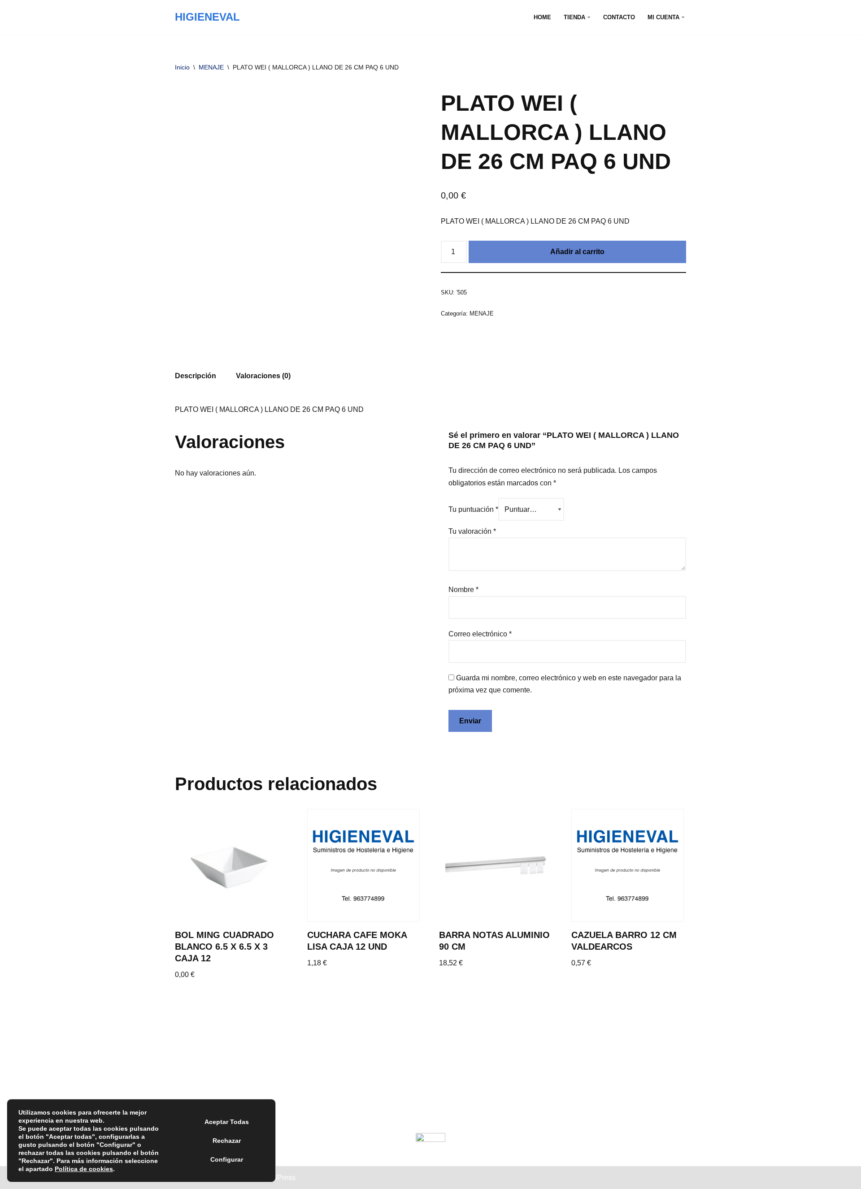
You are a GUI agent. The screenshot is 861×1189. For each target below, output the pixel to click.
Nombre (463, 589)
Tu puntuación (473, 509)
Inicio (182, 67)
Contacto (619, 17)
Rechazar (227, 1140)
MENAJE (211, 67)
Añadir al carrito (577, 251)
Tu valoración (472, 531)
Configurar (226, 1159)
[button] (588, 17)
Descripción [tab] (195, 376)
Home (542, 17)
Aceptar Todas (226, 1121)
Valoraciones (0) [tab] (263, 376)
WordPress (278, 1177)
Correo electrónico (480, 634)
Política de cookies (84, 1168)
